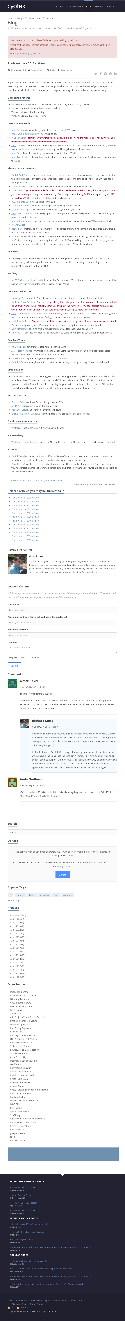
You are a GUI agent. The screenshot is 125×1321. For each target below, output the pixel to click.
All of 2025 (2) (17, 918)
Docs (32, 1304)
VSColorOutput (24, 221)
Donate (62, 874)
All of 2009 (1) (17, 976)
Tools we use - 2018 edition (25, 524)
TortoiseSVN (17, 402)
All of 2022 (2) (17, 929)
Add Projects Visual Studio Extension (28, 1017)
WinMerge (16, 427)
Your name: (14, 604)
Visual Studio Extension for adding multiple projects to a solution (42, 1268)
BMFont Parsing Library (22, 1006)
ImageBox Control (19, 991)
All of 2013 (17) (17, 962)
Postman (21, 130)
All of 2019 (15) (17, 940)
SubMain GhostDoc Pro (23, 302)
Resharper (16, 228)
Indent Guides (18, 224)
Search (25, 1304)
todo (12, 1136)
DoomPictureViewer (20, 1082)
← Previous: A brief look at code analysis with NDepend (35, 480)
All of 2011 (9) (17, 969)
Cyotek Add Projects (21, 175)
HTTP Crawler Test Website (24, 1038)
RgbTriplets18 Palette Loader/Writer (28, 1118)
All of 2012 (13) (17, 966)
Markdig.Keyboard (19, 1097)
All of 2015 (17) (17, 955)
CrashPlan (16, 464)
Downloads (76, 6)
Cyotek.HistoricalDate (21, 1125)
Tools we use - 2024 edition (25, 501)
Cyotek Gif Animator (21, 362)
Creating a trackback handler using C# (29, 1261)
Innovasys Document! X (23, 298)
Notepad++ (17, 332)
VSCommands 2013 (21, 201)
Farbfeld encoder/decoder (23, 1075)
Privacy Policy (21, 1300)
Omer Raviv (29, 681)
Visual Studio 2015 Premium (25, 133)
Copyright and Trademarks (56, 1300)
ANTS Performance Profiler (24, 280)
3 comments (66, 70)
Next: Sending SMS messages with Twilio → (95, 484)
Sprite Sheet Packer (19, 1111)
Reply (42, 686)
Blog (88, 6)
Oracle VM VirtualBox (21, 376)
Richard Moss (37, 70)
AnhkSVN (15, 405)
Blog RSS (24, 1307)
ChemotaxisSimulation (21, 1067)
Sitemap (16, 1304)
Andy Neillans (31, 779)
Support (111, 6)
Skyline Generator (19, 1053)
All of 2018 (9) (17, 944)
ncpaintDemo (17, 1086)
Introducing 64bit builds (23, 1239)
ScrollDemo (16, 1107)
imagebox (44, 895)
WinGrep (15, 442)
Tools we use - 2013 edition (25, 540)
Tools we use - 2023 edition (25, 505)
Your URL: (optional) (18, 629)
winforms (67, 895)
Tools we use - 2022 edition (25, 509)
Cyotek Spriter (18, 358)
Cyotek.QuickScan (19, 1078)
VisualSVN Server (19, 409)
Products (61, 6)
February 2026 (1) (19, 915)
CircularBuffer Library (20, 1002)
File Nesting (22, 209)
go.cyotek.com (17, 1133)
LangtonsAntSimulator (21, 1093)
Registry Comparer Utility (22, 1035)
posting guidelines (88, 593)
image (32, 895)
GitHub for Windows (30, 413)
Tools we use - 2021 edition (25, 513)
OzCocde (15, 186)
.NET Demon (17, 190)
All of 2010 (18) (17, 973)
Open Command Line (27, 213)
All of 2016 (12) (17, 951)
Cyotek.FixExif (17, 1129)
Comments (14, 642)
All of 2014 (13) (17, 958)
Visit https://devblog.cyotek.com (25, 53)
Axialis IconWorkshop (21, 350)
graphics (20, 895)
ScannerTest (16, 1031)
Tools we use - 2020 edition (25, 516)
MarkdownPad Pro (20, 321)
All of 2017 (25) (17, 947)
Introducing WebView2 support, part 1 (29, 1224)
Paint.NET (16, 346)
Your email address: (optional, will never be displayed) (37, 616)
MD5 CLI (14, 1104)
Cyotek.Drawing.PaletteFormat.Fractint (29, 1089)
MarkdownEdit (24, 328)
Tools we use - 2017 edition (25, 528)
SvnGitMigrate (17, 1115)
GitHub (14, 413)
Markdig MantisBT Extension (24, 1100)
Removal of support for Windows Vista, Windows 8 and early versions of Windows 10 (51, 1247)
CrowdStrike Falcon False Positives (28, 1232)
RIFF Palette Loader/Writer (23, 1122)
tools (52, 70)
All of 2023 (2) (17, 926)
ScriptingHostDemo (20, 1046)
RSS (13, 1307)
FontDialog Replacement (22, 1028)
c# (10, 895)
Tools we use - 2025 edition (25, 497)
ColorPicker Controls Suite (23, 995)
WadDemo (15, 1064)
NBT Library (16, 1010)
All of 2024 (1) (17, 922)
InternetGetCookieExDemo (23, 1060)
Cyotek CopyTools (20, 456)
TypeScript (22, 157)
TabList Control (17, 1013)
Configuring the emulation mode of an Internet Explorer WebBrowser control (47, 1284)
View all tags (14, 900)
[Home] (16, 6)
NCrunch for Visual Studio (24, 236)
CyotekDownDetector (21, 1042)
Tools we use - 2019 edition (25, 520)
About (73, 1300)
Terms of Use (36, 1300)
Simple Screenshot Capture (23, 1020)
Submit (14, 665)
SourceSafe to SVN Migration (24, 1049)
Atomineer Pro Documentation (32, 313)
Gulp (19, 153)
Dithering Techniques (20, 999)
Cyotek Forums (20, 597)
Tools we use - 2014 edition (25, 536)
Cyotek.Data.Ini (17, 1140)
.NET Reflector (18, 137)
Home (11, 18)
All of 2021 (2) (17, 933)
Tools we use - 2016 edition (25, 532)
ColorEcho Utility (18, 1057)
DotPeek (21, 145)
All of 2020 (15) (17, 937)
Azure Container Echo (21, 1071)
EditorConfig (23, 205)
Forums (99, 6)
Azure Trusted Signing (22, 1195)
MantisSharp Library (20, 1024)
